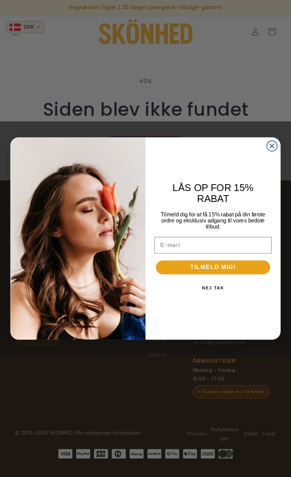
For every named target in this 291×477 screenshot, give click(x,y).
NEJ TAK (213, 288)
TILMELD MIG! (213, 267)
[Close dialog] (272, 146)
